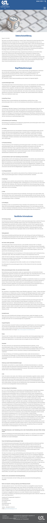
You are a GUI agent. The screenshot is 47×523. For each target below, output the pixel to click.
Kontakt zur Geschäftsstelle (20, 517)
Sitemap (4, 515)
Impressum (5, 517)
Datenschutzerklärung (9, 518)
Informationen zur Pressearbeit (21, 519)
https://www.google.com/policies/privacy (26, 329)
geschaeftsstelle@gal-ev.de (11, 508)
